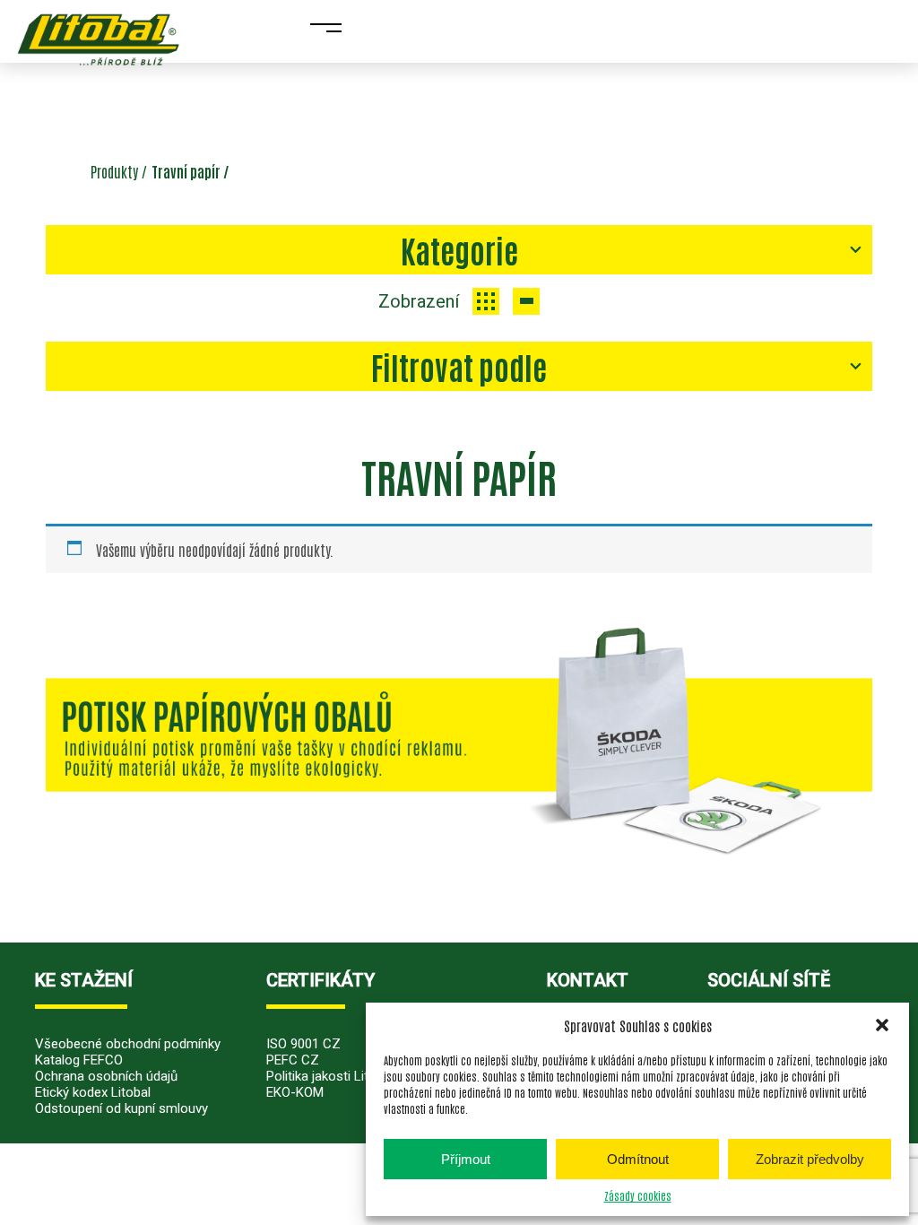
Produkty (114, 171)
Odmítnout (638, 1159)
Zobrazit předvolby (810, 1159)
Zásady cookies (637, 1195)
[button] (882, 1025)
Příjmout (465, 1159)
